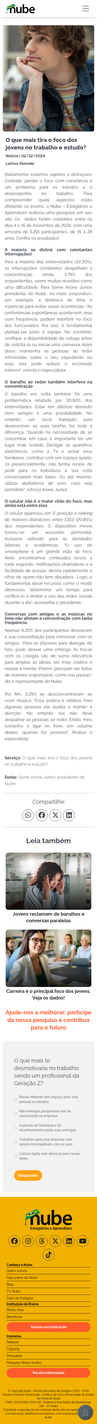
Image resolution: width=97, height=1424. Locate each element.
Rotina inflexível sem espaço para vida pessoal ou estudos (48, 1099)
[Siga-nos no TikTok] (48, 1255)
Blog (10, 1284)
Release (13, 1342)
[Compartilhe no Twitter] (55, 815)
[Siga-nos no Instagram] (28, 1241)
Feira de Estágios (20, 1298)
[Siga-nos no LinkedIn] (69, 1241)
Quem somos (17, 1271)
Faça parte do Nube (22, 1277)
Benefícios (14, 1317)
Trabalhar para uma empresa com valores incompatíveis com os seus (46, 1142)
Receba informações (49, 1373)
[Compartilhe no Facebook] (42, 815)
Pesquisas (14, 1356)
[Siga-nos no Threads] (42, 1241)
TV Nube (13, 1291)
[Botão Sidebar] (85, 8)
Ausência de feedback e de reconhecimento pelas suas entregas (47, 1127)
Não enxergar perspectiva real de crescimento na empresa (45, 1113)
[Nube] (21, 8)
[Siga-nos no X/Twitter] (55, 1241)
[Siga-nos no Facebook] (14, 1241)
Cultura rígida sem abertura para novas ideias (49, 1156)
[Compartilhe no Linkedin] (69, 815)
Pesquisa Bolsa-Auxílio (24, 1362)
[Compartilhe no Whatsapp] (28, 815)
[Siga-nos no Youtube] (83, 1241)
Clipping (13, 1349)
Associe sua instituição (48, 1327)
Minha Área (15, 1310)
